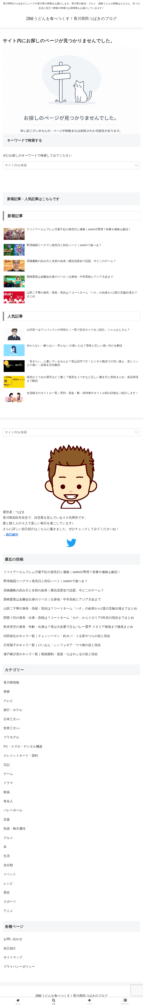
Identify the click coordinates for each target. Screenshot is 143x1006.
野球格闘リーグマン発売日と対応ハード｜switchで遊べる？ (45, 581)
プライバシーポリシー (19, 966)
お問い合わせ (12, 939)
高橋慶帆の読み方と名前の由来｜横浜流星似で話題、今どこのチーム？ (53, 590)
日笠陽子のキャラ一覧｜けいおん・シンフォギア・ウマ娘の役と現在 (52, 645)
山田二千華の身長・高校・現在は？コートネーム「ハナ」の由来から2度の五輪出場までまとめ (70, 608)
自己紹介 (12, 534)
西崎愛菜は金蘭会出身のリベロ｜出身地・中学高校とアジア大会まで (52, 599)
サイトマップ (12, 957)
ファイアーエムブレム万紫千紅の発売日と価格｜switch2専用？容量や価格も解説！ (62, 572)
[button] (137, 165)
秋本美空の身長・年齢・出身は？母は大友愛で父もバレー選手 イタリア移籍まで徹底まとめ (68, 626)
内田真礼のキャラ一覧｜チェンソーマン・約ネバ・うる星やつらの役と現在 (56, 636)
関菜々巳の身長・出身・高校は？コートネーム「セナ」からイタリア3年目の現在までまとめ (68, 617)
